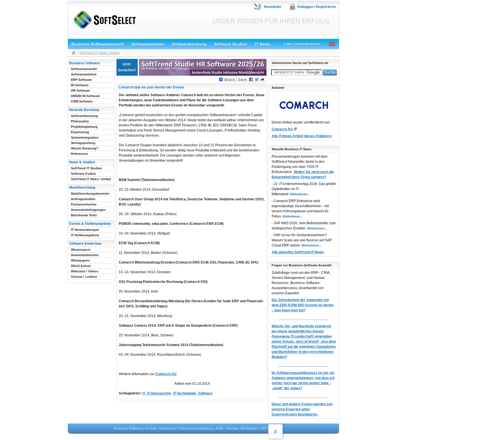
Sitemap (231, 429)
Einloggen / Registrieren (316, 7)
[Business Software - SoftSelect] (103, 18)
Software (205, 393)
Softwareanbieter (148, 44)
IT (143, 393)
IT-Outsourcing (159, 393)
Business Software (128, 429)
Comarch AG (166, 374)
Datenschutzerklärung (196, 429)
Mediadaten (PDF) (255, 429)
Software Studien (230, 44)
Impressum (167, 429)
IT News (262, 44)
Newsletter (273, 7)
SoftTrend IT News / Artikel (99, 53)
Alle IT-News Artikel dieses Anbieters (302, 136)
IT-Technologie (184, 393)
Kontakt (151, 429)
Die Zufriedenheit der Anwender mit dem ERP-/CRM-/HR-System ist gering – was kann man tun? (302, 305)
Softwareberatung (189, 44)
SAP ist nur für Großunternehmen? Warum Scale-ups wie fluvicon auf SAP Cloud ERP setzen (302, 240)
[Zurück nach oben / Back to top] (275, 431)
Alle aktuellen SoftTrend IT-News (298, 252)
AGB (219, 429)
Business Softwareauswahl (97, 44)
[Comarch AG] (295, 129)
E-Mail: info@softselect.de (302, 44)
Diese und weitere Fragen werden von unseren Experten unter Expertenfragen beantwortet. (302, 409)
